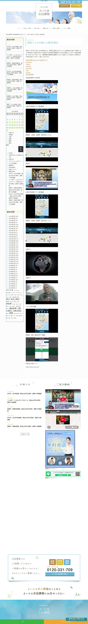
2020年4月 (12, 251)
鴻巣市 (15, 318)
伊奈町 (15, 294)
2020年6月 (12, 247)
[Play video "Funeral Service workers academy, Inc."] (42, 264)
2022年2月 (12, 228)
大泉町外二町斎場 (13, 301)
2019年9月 (12, 265)
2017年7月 (12, 282)
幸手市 (20, 304)
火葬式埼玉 (17, 311)
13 (14, 122)
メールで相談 (76, 5)
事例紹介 (11, 165)
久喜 (9, 294)
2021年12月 (12, 233)
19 (12, 125)
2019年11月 (12, 261)
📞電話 (22, 621)
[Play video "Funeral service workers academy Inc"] (42, 292)
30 (22, 127)
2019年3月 (12, 269)
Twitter (28, 64)
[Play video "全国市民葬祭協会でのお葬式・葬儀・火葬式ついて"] (42, 92)
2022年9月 (12, 222)
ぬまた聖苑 (8, 292)
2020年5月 (12, 249)
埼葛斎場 (7, 301)
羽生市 (21, 313)
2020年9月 (12, 241)
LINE (27, 70)
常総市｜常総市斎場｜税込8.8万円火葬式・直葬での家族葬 (16, 202)
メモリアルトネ (19, 292)
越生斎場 (20, 315)
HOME (11, 153)
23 (22, 125)
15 (19, 122)
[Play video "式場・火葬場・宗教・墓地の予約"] (42, 149)
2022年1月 (12, 230)
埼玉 (8, 299)
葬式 (10, 143)
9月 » (46, 1)
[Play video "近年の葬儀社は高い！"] (42, 178)
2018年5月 (12, 273)
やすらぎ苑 (13, 292)
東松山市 (13, 306)
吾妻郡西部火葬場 (15, 297)
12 (12, 122)
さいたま (9, 290)
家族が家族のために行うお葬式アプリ (37, 60)
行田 (14, 315)
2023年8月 (12, 218)
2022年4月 (12, 224)
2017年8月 (12, 280)
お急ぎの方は (64, 5)
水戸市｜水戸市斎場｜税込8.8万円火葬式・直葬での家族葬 (16, 175)
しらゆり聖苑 (16, 290)
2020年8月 (12, 243)
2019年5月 (12, 267)
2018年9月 (12, 271)
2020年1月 (12, 257)
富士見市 (13, 304)
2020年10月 (12, 239)
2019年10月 (12, 263)
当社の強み (12, 167)
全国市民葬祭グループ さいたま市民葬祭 (44, 610)
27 (15, 127)
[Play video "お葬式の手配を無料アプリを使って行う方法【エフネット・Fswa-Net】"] (42, 121)
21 (17, 125)
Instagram (29, 68)
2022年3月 (12, 226)
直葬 (10, 139)
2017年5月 (12, 286)
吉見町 (10, 297)
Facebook (29, 62)
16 (22, 122)
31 (7, 130)
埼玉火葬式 (15, 299)
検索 (7, 145)
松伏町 (7, 308)
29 (19, 127)
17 (7, 125)
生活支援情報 (29, 74)
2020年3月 (12, 253)
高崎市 (12, 318)
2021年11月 (12, 235)
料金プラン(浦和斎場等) (66, 621)
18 (10, 125)
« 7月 (41, 1)
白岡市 (7, 313)
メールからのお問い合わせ (60, 574)
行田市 (17, 315)
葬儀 (10, 141)
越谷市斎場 (8, 318)
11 (10, 122)
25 (10, 127)
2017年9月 (12, 278)
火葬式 (9, 311)
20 (15, 125)
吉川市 (7, 297)
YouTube (28, 66)
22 (19, 125)
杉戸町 (10, 306)
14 (17, 122)
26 (12, 127)
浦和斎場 (12, 308)
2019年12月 (12, 259)
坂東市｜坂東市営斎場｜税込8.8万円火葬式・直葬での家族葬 (16, 190)
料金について (12, 169)
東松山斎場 (18, 306)
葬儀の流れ (12, 171)
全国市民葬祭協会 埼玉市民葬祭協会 (44, 11)
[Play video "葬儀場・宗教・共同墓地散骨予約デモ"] (42, 349)
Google (28, 72)
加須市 (18, 294)
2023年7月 (12, 220)
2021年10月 (12, 237)
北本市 (21, 294)
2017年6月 (12, 284)
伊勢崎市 (12, 294)
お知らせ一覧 (25, 434)
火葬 (10, 137)
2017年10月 (12, 276)
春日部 (7, 306)
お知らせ (11, 133)
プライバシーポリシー (15, 161)
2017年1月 (12, 288)
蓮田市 (12, 315)
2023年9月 (12, 216)
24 (7, 127)
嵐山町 (17, 304)
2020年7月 (12, 245)
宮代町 (18, 301)
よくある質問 (12, 163)
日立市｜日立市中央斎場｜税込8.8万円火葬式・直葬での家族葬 (16, 196)
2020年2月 (12, 255)
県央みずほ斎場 (16, 313)
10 (7, 122)
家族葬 (11, 135)
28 (17, 127)
